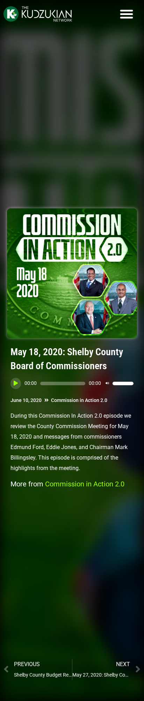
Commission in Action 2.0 (79, 400)
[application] (72, 383)
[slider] (123, 383)
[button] (126, 13)
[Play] (15, 383)
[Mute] (107, 383)
